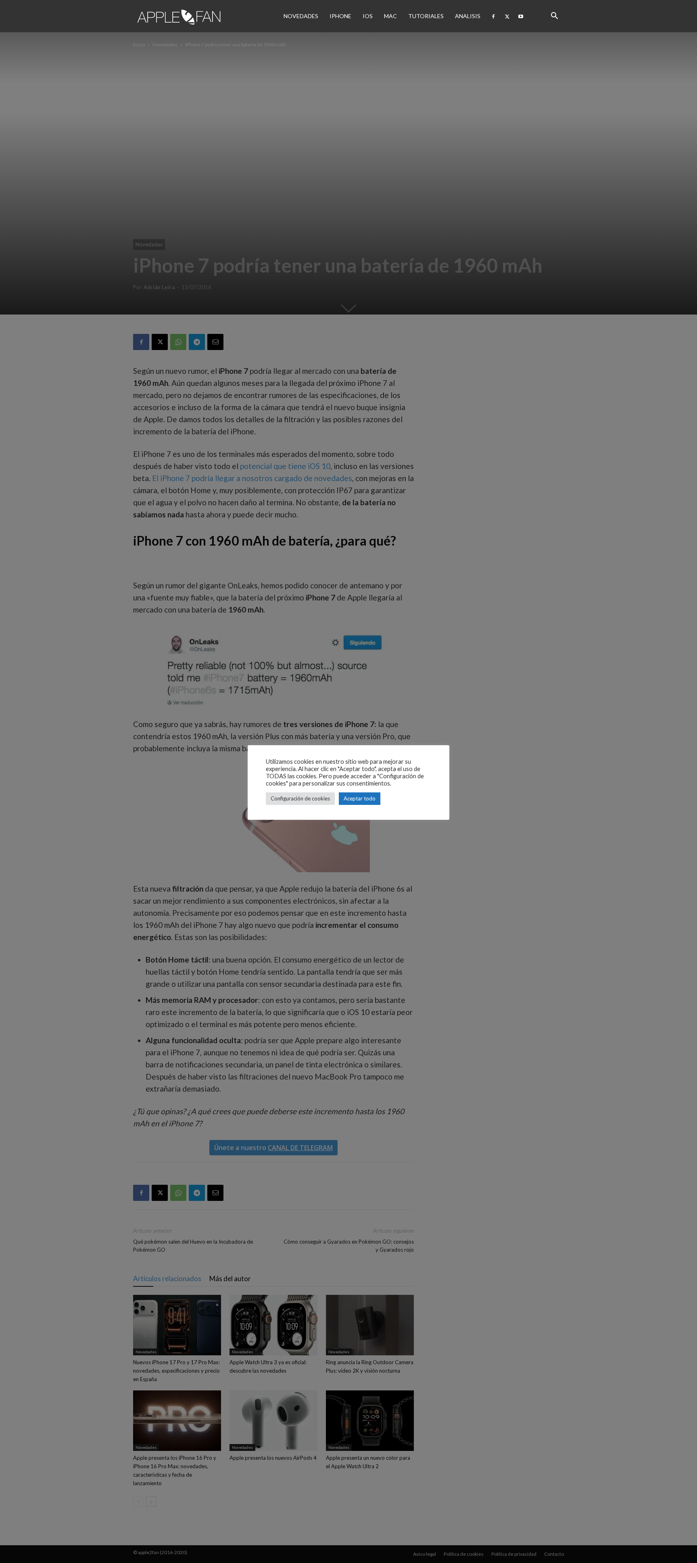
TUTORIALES (426, 16)
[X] (507, 16)
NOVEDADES (301, 16)
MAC (390, 16)
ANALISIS (467, 16)
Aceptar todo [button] (360, 798)
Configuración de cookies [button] (300, 798)
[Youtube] (521, 16)
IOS (368, 16)
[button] (554, 16)
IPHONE (340, 16)
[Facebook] (493, 16)
